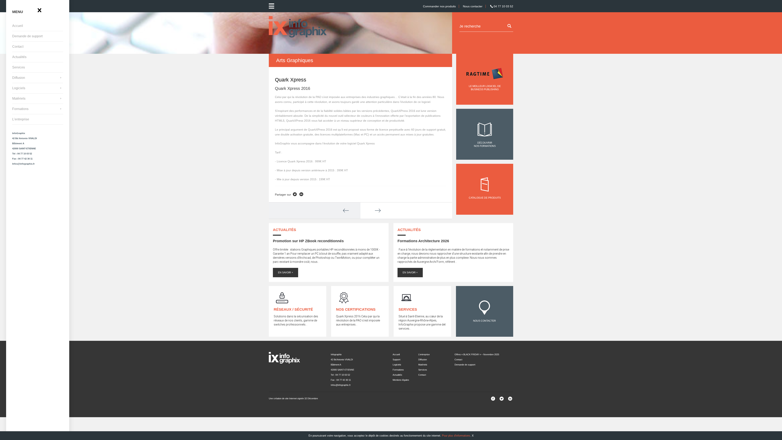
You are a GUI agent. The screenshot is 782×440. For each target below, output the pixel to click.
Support (396, 359)
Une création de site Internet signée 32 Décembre (293, 398)
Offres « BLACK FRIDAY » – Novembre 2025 (477, 354)
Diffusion (18, 77)
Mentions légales (401, 380)
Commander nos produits (439, 6)
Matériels (18, 98)
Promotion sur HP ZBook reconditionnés (308, 241)
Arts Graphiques (294, 60)
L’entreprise (20, 119)
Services (18, 67)
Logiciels (18, 88)
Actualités (19, 57)
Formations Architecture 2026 (423, 241)
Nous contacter (472, 6)
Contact (17, 46)
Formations (20, 109)
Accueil (17, 26)
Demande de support (27, 36)
